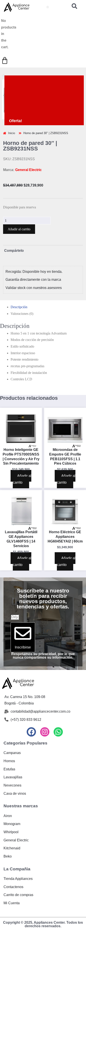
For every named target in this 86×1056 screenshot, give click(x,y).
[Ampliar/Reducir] (3, 939)
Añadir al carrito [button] (22, 479)
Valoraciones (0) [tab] (22, 313)
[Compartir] (20, 939)
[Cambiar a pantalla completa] (12, 939)
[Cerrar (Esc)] (29, 939)
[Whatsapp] (58, 732)
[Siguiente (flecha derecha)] (12, 946)
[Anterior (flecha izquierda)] (3, 946)
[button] (47, 7)
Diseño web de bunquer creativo (43, 929)
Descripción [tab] (19, 307)
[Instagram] (44, 732)
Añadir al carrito (19, 229)
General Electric (28, 170)
